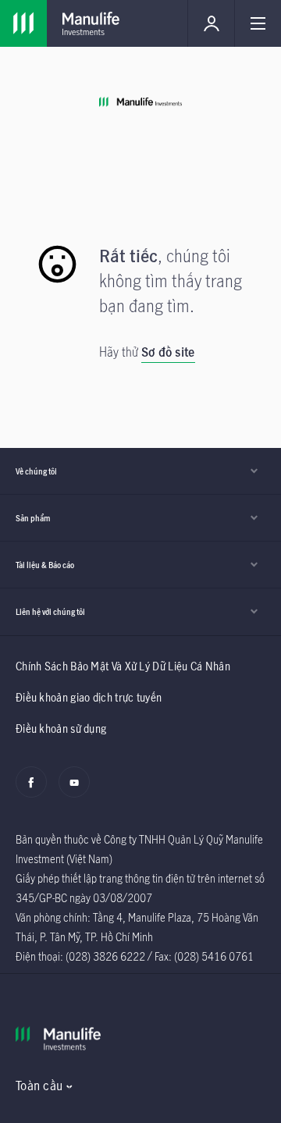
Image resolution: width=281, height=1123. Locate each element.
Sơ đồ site (168, 352)
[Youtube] (78, 790)
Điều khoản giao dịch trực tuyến (89, 697)
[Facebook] (35, 790)
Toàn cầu (39, 1085)
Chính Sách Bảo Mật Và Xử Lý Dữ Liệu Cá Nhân (123, 666)
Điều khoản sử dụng (61, 728)
